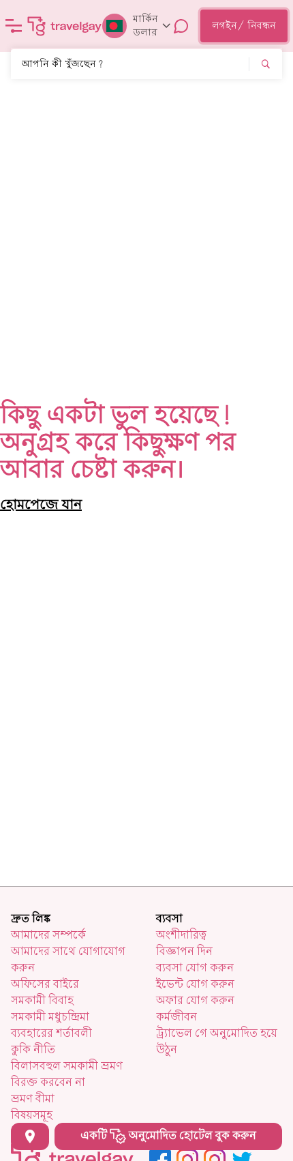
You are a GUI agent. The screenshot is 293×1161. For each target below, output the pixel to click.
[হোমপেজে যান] (64, 26)
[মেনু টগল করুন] (13, 26)
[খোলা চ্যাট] (181, 26)
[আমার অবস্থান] (30, 1136)
